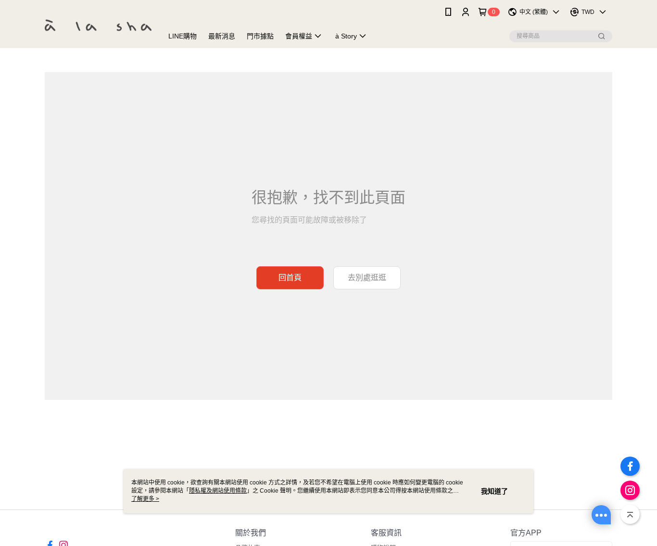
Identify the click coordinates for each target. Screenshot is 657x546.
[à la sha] (98, 25)
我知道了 (494, 491)
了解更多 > (145, 499)
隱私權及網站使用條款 (218, 490)
